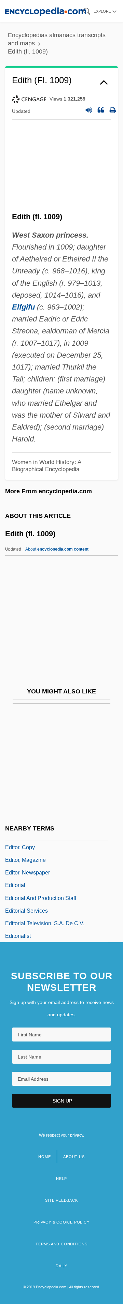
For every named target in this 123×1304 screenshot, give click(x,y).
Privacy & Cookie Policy (61, 1222)
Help (61, 1178)
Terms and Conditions (61, 1244)
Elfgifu (23, 307)
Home (44, 1157)
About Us (73, 1157)
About (56, 549)
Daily (61, 1266)
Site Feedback (61, 1200)
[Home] (45, 11)
